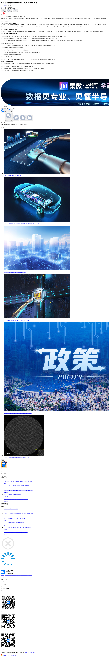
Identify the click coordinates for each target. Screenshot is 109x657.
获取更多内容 (4, 503)
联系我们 (15, 575)
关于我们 (23, 575)
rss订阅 (30, 575)
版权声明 (7, 575)
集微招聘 (11, 575)
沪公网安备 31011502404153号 (9, 655)
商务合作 (27, 575)
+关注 (2, 460)
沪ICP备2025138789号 (30, 652)
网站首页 (2, 575)
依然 (5, 5)
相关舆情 (3, 7)
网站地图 (19, 575)
